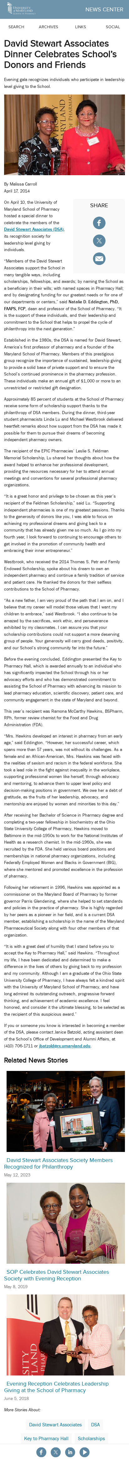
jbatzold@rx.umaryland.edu (64, 1045)
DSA (95, 1425)
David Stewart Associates (55, 1425)
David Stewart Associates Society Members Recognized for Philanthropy (58, 1163)
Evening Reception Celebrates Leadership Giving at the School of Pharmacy (56, 1387)
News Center (104, 9)
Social (113, 26)
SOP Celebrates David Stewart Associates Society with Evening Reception (56, 1275)
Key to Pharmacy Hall (46, 1438)
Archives (48, 26)
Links (80, 26)
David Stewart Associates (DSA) (34, 229)
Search (16, 26)
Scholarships (91, 1438)
